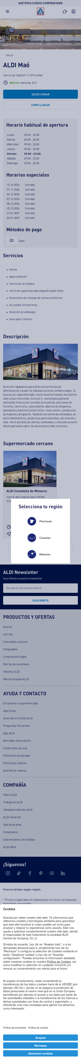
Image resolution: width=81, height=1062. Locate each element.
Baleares (44, 554)
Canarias (45, 537)
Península (45, 521)
